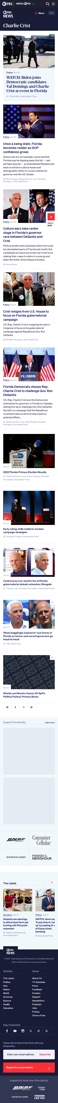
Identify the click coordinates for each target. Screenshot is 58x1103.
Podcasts (37, 1004)
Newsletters (38, 1000)
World (6, 993)
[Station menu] (33, 3)
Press (35, 985)
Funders (36, 993)
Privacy (35, 1011)
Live (51, 13)
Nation (6, 989)
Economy (8, 996)
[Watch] (29, 614)
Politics (9, 72)
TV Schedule (38, 982)
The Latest (9, 883)
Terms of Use (38, 1015)
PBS (7, 4)
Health (6, 1004)
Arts (5, 985)
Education (7, 914)
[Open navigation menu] (53, 4)
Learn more (50, 722)
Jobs (34, 1008)
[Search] (48, 4)
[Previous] (45, 882)
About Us (37, 978)
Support (36, 996)
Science (7, 1000)
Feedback (37, 989)
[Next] (51, 882)
